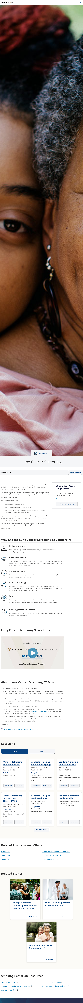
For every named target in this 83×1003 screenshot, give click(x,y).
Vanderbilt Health (7, 3)
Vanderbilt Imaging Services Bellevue (12, 763)
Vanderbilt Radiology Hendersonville (69, 797)
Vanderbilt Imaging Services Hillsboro (68, 763)
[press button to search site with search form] (77, 2)
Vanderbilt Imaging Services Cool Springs (41, 763)
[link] (25, 899)
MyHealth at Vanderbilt (39, 711)
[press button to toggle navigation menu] (81, 2)
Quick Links (5, 472)
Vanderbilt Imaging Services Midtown (40, 797)
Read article (33, 916)
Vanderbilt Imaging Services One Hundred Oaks (12, 798)
